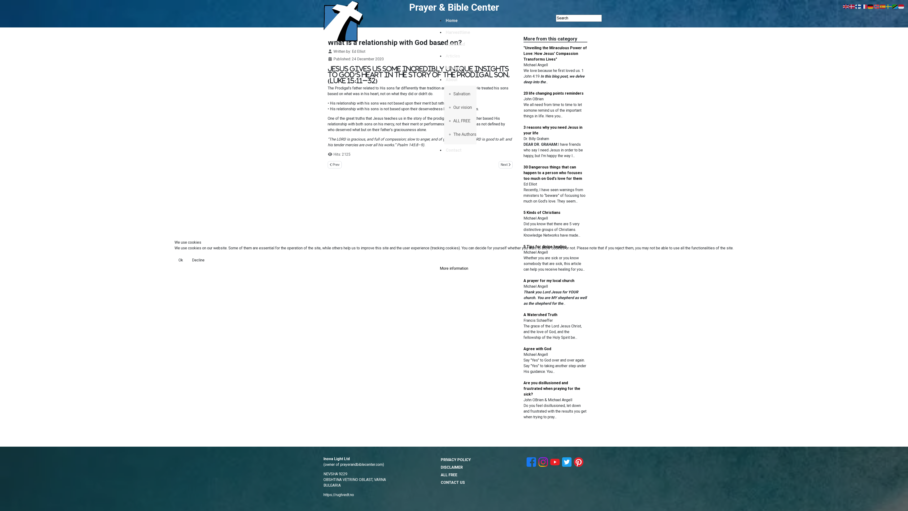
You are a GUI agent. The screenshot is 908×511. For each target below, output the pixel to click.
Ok (181, 260)
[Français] (864, 6)
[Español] (883, 6)
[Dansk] (852, 6)
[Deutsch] (871, 6)
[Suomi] (858, 6)
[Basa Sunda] (901, 6)
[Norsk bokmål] (877, 6)
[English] (846, 6)
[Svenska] (889, 6)
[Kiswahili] (895, 6)
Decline (198, 260)
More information (454, 268)
